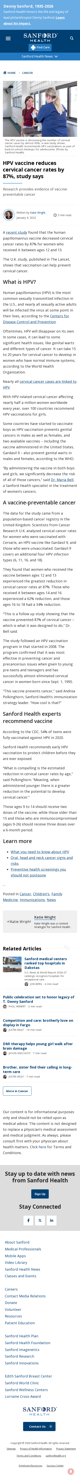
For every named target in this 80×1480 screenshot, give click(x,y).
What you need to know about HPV (40, 851)
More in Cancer (17, 1091)
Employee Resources (30, 1465)
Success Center (55, 1465)
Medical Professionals (23, 1249)
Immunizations (32, 899)
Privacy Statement (66, 1448)
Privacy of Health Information (36, 1448)
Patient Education (20, 1323)
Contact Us (37, 1426)
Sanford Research (19, 1356)
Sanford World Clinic (22, 1383)
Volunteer (13, 1309)
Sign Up (40, 1194)
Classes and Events (20, 1276)
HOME (12, 73)
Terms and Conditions (29, 1455)
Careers (11, 1289)
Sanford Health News (22, 1269)
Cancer (27, 73)
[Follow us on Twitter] (40, 1220)
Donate (11, 1302)
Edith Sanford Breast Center (28, 1376)
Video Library (16, 1262)
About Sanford (17, 1242)
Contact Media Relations (25, 1296)
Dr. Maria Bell (62, 479)
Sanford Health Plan (21, 1336)
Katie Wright (38, 212)
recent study (16, 232)
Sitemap (11, 1448)
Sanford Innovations (22, 1363)
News (51, 899)
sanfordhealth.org (56, 1455)
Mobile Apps (15, 1256)
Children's (41, 894)
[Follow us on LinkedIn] (52, 1220)
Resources (13, 1316)
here (42, 1147)
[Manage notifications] (71, 1471)
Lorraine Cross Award (23, 1396)
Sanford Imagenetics (22, 1349)
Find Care (43, 47)
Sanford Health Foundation (27, 1342)
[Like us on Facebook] (28, 1220)
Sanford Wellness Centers (26, 1389)
